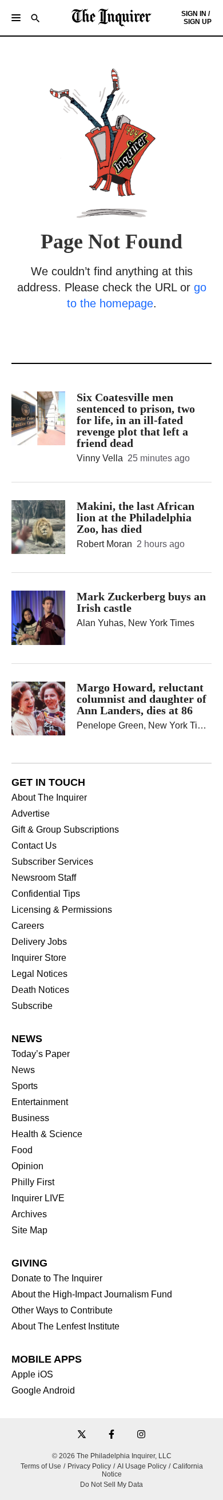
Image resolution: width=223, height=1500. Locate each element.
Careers (27, 926)
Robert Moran (104, 544)
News (23, 1070)
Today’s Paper (40, 1054)
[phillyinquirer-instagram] (141, 1435)
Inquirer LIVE (38, 1198)
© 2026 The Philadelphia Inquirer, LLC (112, 1456)
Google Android (43, 1390)
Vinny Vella (100, 458)
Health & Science (46, 1134)
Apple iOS (32, 1374)
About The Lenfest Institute (65, 1326)
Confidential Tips (45, 894)
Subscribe (32, 1006)
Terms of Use (41, 1466)
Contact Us (34, 845)
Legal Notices (39, 974)
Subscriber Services (52, 861)
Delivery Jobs (39, 942)
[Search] (35, 19)
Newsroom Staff (43, 877)
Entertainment (39, 1102)
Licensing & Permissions (61, 910)
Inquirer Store (38, 958)
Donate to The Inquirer (56, 1278)
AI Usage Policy (141, 1466)
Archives (29, 1214)
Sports (24, 1086)
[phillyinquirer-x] (81, 1435)
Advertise (30, 813)
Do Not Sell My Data (111, 1485)
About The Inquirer (49, 797)
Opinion (27, 1166)
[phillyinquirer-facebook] (111, 1435)
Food (22, 1150)
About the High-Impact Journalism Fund (91, 1294)
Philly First (32, 1182)
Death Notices (40, 990)
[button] (16, 17)
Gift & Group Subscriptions (65, 829)
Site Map (29, 1230)
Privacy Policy (89, 1466)
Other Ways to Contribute (62, 1310)
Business (30, 1118)
